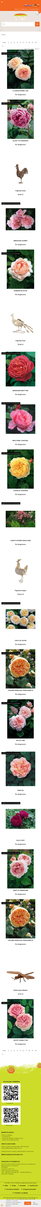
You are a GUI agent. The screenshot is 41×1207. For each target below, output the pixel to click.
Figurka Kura (20, 191)
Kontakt (23, 1185)
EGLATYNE (20, 740)
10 (36, 42)
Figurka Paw (20, 341)
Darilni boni (34, 1185)
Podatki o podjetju (21, 1193)
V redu (27, 1203)
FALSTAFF (20, 840)
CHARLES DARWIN (20, 490)
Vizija (14, 1185)
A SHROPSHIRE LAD (20, 91)
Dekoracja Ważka (20, 990)
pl (38, 5)
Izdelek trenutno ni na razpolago (11, 53)
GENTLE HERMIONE (20, 890)
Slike (6, 1185)
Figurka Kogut (20, 590)
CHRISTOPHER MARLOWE (20, 540)
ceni (32, 49)
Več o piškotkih (35, 1203)
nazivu (37, 49)
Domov (3, 34)
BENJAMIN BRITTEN (20, 390)
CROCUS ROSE (20, 640)
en (31, 5)
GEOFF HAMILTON (20, 1040)
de (36, 5)
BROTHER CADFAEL (20, 440)
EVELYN (21, 790)
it (33, 5)
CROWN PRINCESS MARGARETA (20, 690)
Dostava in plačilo (12, 1189)
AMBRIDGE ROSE (20, 291)
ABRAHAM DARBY (20, 241)
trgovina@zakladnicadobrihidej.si (27, 1183)
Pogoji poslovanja (29, 1189)
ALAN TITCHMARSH (20, 141)
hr (28, 5)
